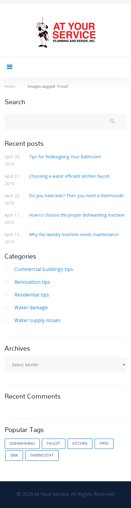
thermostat (42, 455)
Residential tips (31, 294)
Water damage (31, 307)
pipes (104, 443)
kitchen (80, 443)
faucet (53, 443)
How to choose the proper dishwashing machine (77, 215)
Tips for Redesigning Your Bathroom (65, 157)
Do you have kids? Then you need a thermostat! (76, 195)
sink (14, 455)
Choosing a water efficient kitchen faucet (69, 176)
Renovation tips (32, 282)
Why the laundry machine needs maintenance (74, 234)
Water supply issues (37, 320)
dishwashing (22, 443)
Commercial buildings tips (43, 269)
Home (10, 86)
